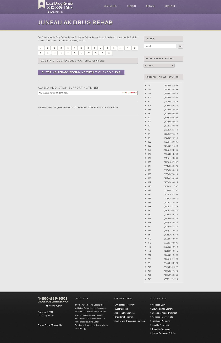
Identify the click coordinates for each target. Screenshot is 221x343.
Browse (150, 6)
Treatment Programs (161, 321)
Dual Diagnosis (121, 309)
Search (131, 6)
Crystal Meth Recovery (124, 305)
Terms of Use (57, 325)
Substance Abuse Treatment (164, 313)
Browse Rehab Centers (162, 309)
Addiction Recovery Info (162, 317)
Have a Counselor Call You (164, 333)
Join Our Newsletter (160, 325)
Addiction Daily (158, 305)
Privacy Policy (44, 325)
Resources (110, 6)
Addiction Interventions (125, 313)
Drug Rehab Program (124, 317)
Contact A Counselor (161, 329)
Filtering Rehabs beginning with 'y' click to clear (81, 72)
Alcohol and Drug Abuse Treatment (130, 321)
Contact (170, 6)
